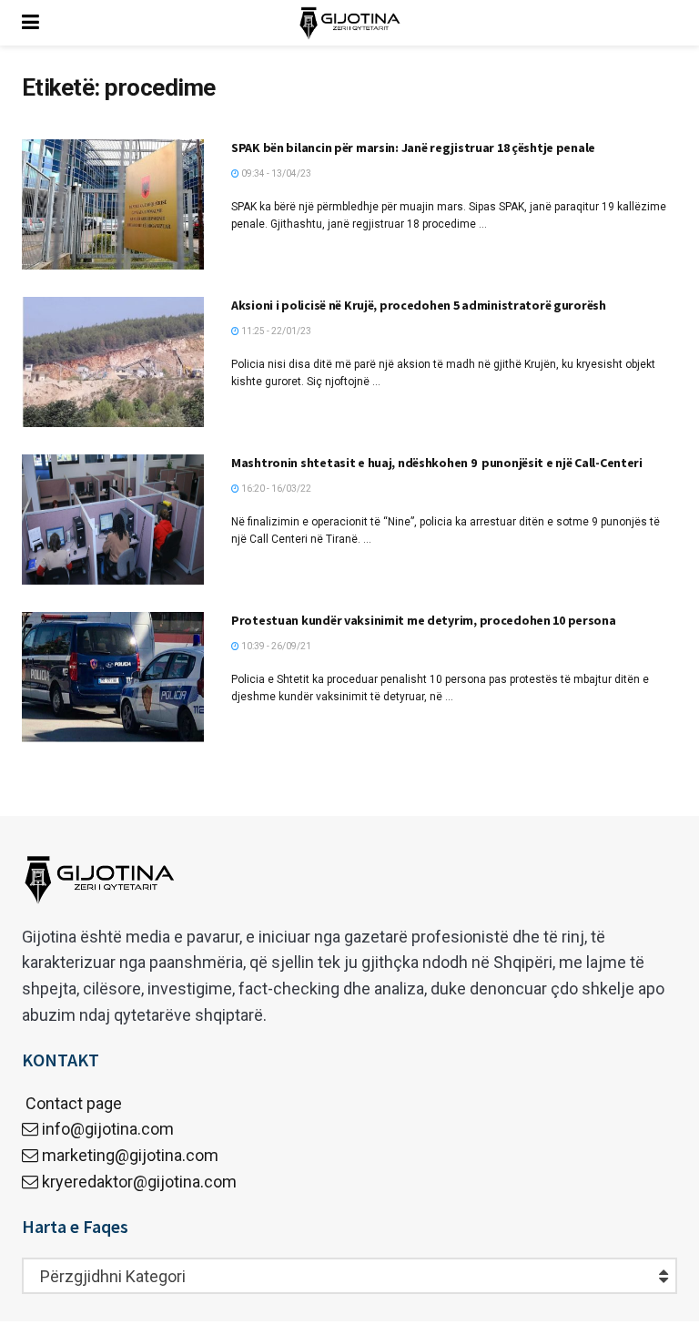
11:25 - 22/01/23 (275, 331)
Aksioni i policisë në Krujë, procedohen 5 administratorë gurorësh (418, 305)
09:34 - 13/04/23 (275, 173)
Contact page (72, 1103)
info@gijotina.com (108, 1128)
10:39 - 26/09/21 (275, 646)
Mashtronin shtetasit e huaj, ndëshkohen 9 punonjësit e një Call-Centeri (437, 462)
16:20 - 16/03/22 (275, 489)
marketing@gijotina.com (130, 1155)
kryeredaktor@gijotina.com (139, 1181)
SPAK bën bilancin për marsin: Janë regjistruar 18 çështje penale (413, 147)
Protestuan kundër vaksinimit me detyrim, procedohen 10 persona (423, 620)
